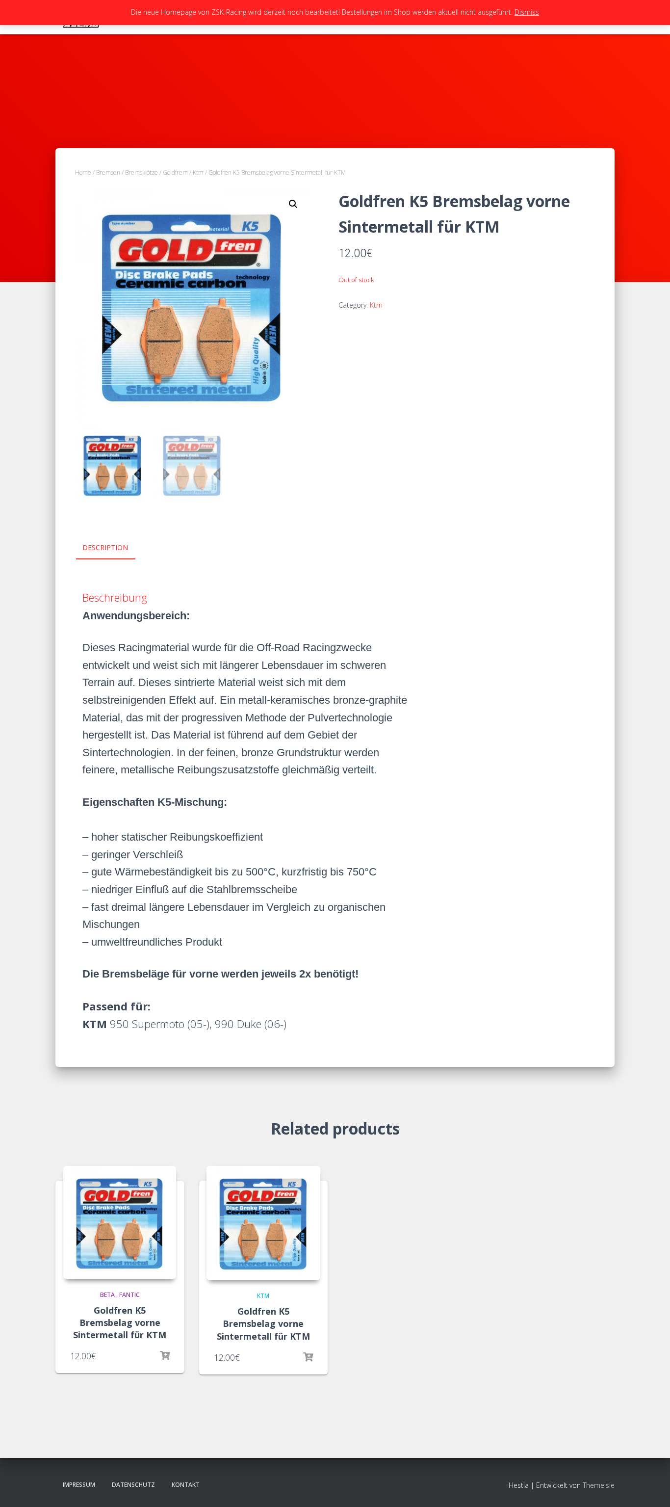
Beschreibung (114, 597)
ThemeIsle (599, 1485)
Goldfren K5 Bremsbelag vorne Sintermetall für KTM (119, 1322)
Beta (107, 1295)
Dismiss (527, 12)
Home (83, 172)
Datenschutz (133, 1485)
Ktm (198, 172)
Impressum (79, 1485)
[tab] (112, 548)
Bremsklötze (141, 172)
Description (105, 547)
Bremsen (108, 172)
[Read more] (165, 1356)
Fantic (129, 1295)
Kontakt (186, 1485)
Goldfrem (175, 172)
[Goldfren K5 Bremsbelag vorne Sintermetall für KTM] (119, 1222)
